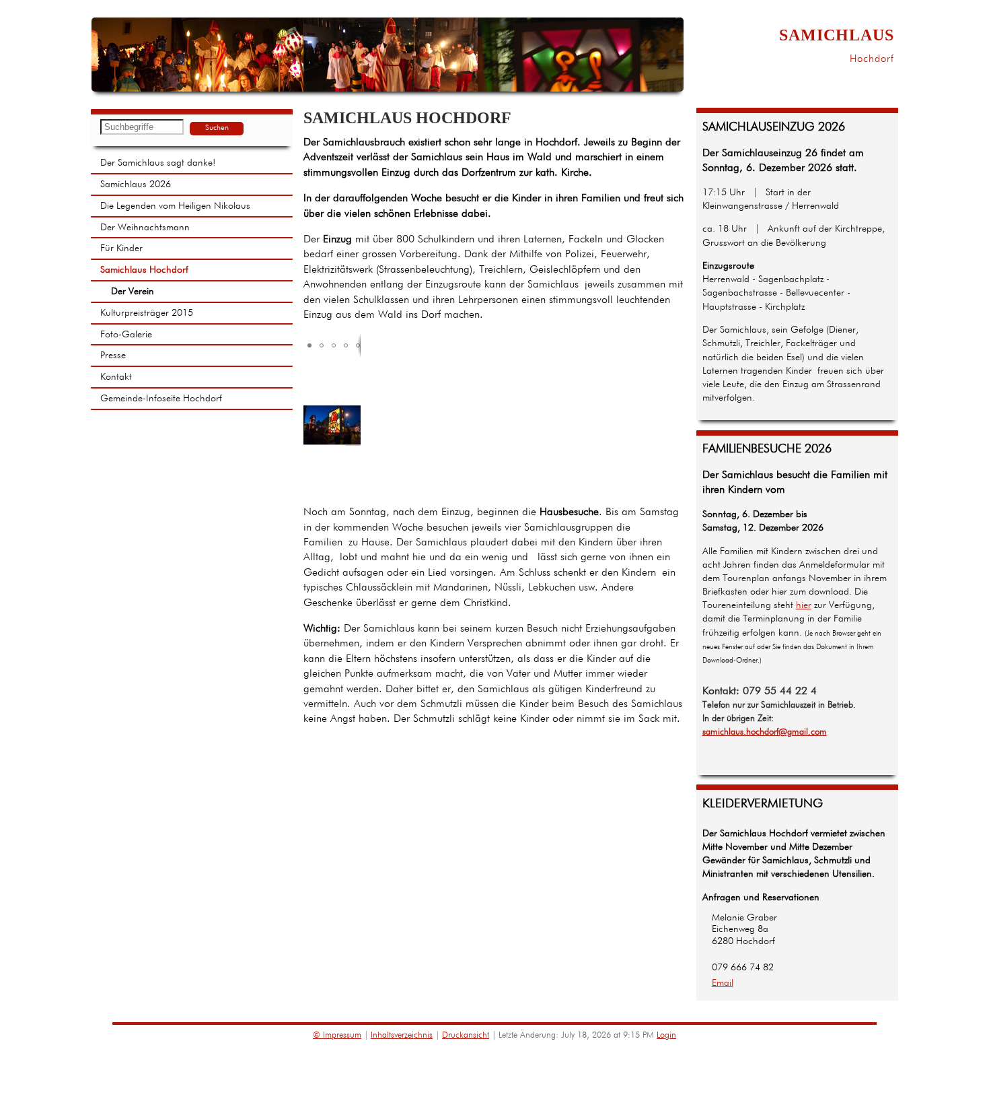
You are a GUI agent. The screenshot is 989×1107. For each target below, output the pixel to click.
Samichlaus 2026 (135, 184)
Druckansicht (465, 1035)
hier (803, 605)
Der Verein (132, 291)
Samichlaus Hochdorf (144, 270)
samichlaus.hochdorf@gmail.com (764, 732)
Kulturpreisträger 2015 (146, 313)
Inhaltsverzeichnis (402, 1035)
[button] (309, 345)
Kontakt (116, 377)
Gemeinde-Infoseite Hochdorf (161, 398)
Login (666, 1035)
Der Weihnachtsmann (145, 227)
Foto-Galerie (126, 334)
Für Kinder (121, 248)
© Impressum (337, 1035)
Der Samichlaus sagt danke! (157, 163)
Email (722, 983)
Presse (113, 355)
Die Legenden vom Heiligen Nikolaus (175, 206)
